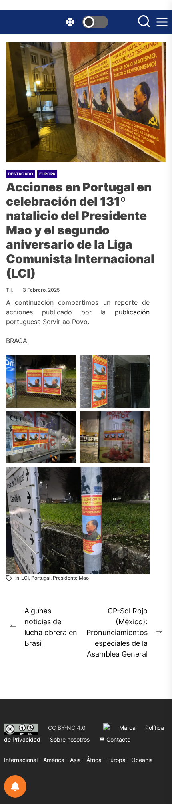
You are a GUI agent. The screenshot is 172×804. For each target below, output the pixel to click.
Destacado (20, 173)
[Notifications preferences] (15, 786)
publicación (132, 312)
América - (56, 759)
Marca (127, 727)
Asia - (78, 759)
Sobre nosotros (70, 739)
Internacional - (23, 759)
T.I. (9, 290)
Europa (47, 173)
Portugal (40, 578)
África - (96, 759)
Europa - (119, 759)
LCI (25, 578)
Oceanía (142, 759)
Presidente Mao (71, 578)
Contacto (117, 739)
